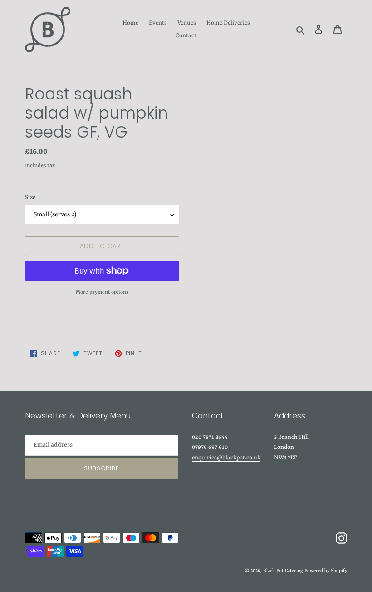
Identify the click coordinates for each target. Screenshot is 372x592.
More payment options (102, 292)
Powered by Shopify (325, 570)
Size (30, 197)
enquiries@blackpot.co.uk (226, 457)
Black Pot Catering (283, 570)
